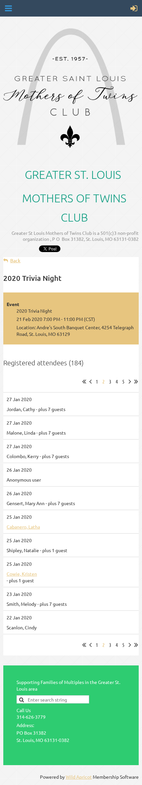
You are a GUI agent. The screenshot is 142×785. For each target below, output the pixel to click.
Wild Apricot (79, 777)
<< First (84, 382)
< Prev (90, 382)
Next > (130, 382)
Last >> (136, 382)
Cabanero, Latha (23, 527)
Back (15, 260)
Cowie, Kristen (22, 574)
